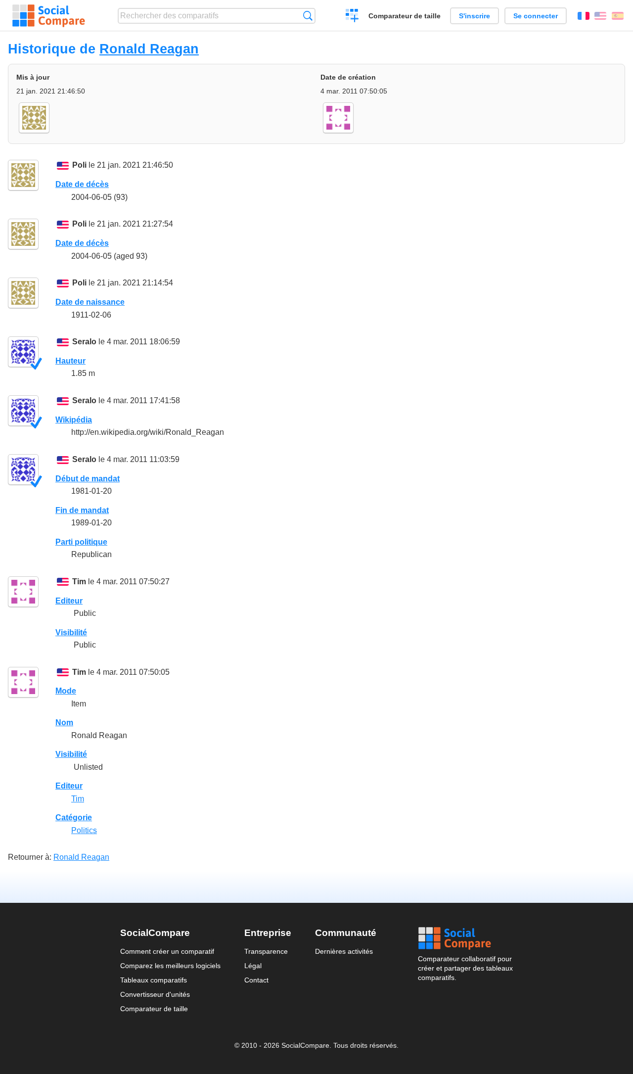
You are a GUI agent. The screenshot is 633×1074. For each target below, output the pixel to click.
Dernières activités (344, 951)
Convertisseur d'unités (155, 994)
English (600, 16)
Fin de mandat (82, 510)
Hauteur (70, 361)
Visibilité (71, 632)
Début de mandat (87, 478)
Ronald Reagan (149, 48)
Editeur (69, 601)
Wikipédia (73, 420)
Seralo (84, 341)
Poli (79, 165)
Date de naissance (90, 302)
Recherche (308, 15)
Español (618, 16)
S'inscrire (474, 16)
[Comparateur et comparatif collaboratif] (49, 16)
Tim (79, 581)
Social (465, 938)
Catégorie (73, 817)
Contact (256, 980)
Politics (84, 830)
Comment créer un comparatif (167, 951)
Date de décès (82, 184)
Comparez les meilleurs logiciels (170, 966)
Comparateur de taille (404, 16)
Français (583, 16)
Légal (253, 966)
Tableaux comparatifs (153, 980)
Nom (64, 722)
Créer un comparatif (352, 16)
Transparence (266, 951)
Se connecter (535, 16)
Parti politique (81, 542)
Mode (65, 691)
